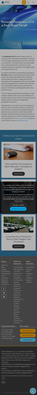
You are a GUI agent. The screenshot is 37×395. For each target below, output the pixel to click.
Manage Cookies (18, 205)
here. (21, 201)
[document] (18, 197)
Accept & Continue (18, 209)
